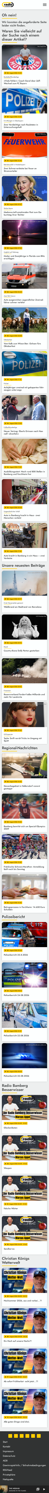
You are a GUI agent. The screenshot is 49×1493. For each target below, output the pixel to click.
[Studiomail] (33, 1436)
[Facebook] (16, 1436)
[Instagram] (22, 1436)
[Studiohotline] (39, 1436)
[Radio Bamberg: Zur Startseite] (21, 4)
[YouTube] (27, 1436)
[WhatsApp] (10, 1436)
